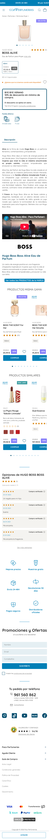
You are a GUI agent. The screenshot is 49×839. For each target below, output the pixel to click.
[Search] (39, 10)
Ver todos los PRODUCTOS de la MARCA (24, 280)
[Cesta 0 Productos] (45, 10)
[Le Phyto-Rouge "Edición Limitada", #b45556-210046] (12, 432)
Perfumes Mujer (22, 16)
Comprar (14, 358)
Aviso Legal (6, 764)
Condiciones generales (11, 770)
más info (27, 56)
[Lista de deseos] (24, 351)
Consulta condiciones (27, 106)
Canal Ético (6, 781)
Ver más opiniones (24, 547)
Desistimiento (7, 792)
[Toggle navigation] (3, 10)
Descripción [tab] (9, 139)
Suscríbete (24, 666)
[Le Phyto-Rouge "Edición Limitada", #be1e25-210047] (18, 432)
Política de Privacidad (10, 775)
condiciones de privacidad (23, 673)
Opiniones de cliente (26, 734)
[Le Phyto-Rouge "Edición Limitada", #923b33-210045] (6, 432)
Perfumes (11, 16)
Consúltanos (19, 705)
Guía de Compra (9, 759)
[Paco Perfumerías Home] (21, 10)
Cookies (5, 786)
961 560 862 (25, 694)
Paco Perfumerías (10, 747)
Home (4, 16)
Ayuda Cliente (8, 753)
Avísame (24, 835)
